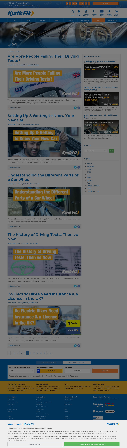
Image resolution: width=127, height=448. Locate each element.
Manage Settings (35, 444)
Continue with (91, 444)
